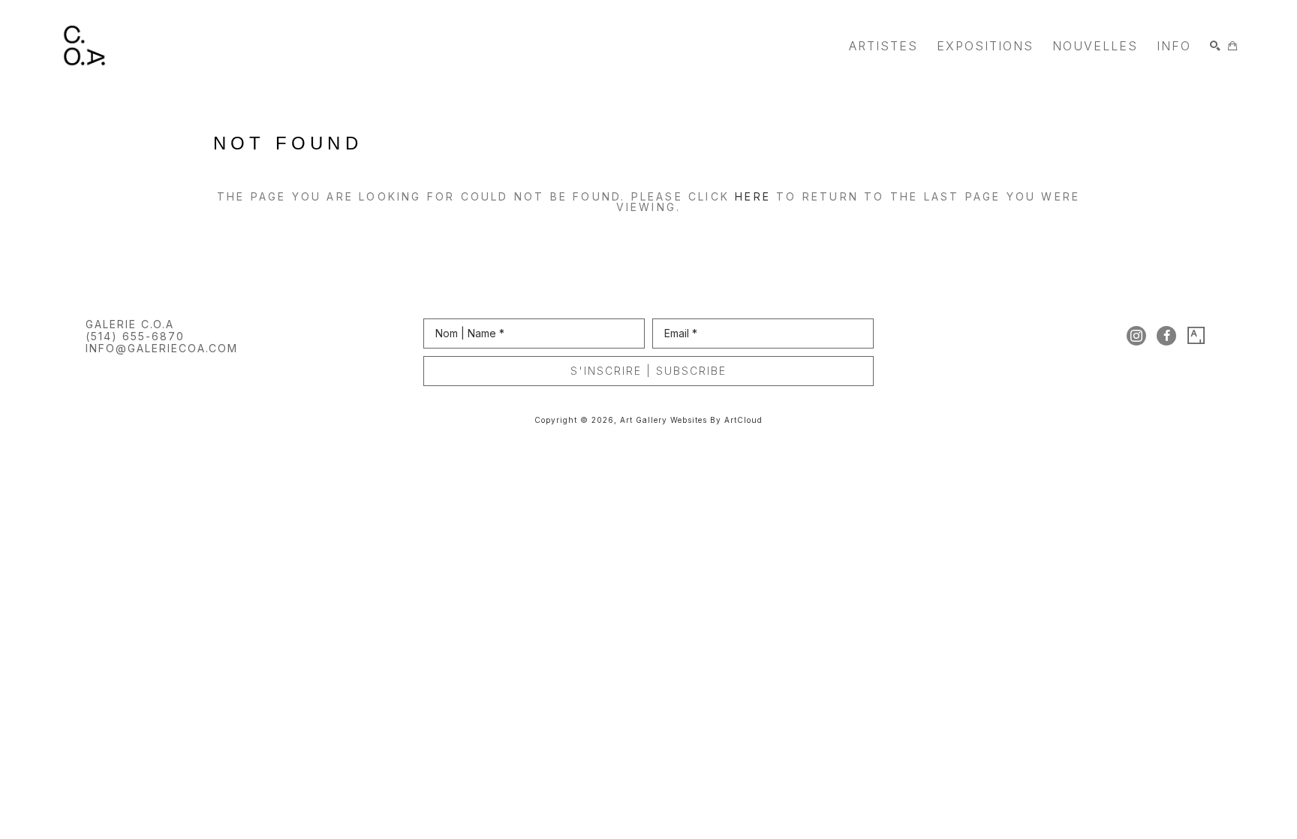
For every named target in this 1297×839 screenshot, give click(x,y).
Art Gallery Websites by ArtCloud (691, 419)
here (753, 196)
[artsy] (1196, 336)
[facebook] (1166, 336)
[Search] (1215, 46)
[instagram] (1136, 336)
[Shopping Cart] (1232, 46)
